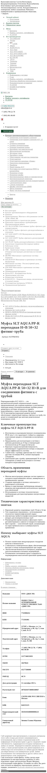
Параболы (13, 165)
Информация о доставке (19, 75)
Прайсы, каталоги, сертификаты (22, 33)
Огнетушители (15, 159)
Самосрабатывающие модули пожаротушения (27, 181)
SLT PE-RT (14, 57)
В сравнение (30, 371)
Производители (10, 582)
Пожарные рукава (16, 173)
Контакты (13, 31)
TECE (12, 59)
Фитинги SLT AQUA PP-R (15, 310)
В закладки (19, 371)
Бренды (12, 194)
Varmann (13, 63)
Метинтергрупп (16, 67)
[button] (11, 291)
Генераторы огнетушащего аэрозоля (23, 137)
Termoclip (13, 61)
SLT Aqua (13, 50)
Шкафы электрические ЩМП (21, 186)
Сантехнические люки (18, 183)
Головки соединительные (19, 145)
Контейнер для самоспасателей (21, 149)
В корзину (5, 376)
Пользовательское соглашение (21, 83)
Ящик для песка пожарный (20, 190)
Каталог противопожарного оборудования (23, 135)
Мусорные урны (16, 153)
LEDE (14, 44)
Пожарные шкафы (16, 175)
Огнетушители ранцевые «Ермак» (22, 161)
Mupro (12, 46)
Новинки (9, 198)
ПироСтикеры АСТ (17, 167)
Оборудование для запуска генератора (24, 157)
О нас (12, 77)
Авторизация (14, 21)
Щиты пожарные (16, 188)
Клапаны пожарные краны (20, 147)
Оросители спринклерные (19, 163)
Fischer (12, 40)
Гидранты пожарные (17, 143)
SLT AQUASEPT (16, 51)
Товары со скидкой (11, 584)
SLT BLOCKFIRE (17, 55)
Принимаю (5, 771)
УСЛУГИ (13, 35)
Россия (12, 69)
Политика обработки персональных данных (26, 81)
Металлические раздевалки (20, 151)
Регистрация (14, 19)
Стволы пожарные (17, 185)
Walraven (13, 65)
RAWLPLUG (15, 48)
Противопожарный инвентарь (21, 179)
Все (24, 300)
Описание (9, 356)
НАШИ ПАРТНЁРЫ (17, 87)
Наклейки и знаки (16, 155)
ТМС (12, 71)
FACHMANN (15, 39)
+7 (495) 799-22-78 (8, 106)
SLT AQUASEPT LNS (18, 53)
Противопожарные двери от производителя (26, 177)
